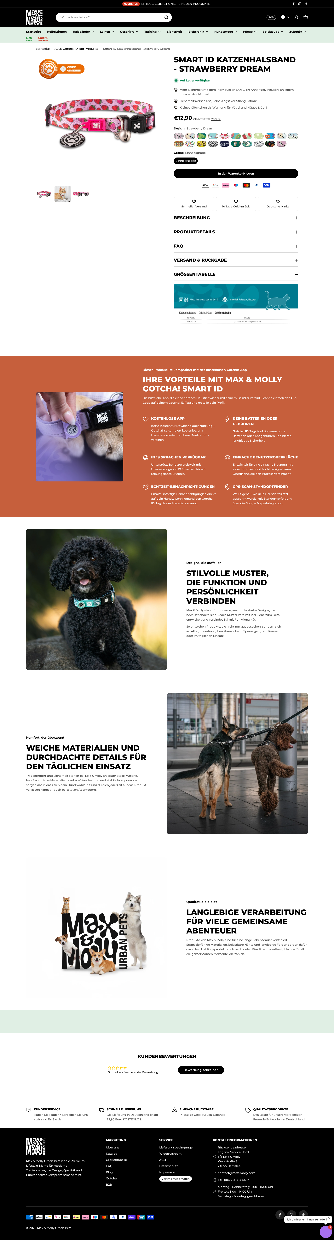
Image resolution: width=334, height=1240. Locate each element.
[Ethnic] (179, 144)
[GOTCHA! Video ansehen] (62, 69)
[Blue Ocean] (281, 136)
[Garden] (259, 144)
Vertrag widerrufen (175, 1179)
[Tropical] (201, 136)
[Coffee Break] (236, 144)
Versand (216, 118)
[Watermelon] (247, 136)
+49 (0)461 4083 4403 (233, 1180)
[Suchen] (166, 17)
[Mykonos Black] (213, 144)
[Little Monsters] (270, 136)
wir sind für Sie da (48, 1119)
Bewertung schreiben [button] (201, 1070)
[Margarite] (259, 136)
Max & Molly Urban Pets (54, 1228)
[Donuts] (236, 136)
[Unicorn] (213, 136)
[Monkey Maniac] (201, 144)
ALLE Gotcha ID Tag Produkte (76, 49)
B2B (271, 17)
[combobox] (114, 17)
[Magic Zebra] (190, 144)
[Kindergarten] (270, 144)
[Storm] (247, 144)
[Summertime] (190, 136)
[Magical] (281, 144)
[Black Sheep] (293, 136)
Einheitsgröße (186, 161)
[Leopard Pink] (179, 136)
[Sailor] (224, 144)
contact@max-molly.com (236, 1173)
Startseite (43, 49)
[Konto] (296, 17)
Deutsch (285, 17)
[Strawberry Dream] (224, 136)
